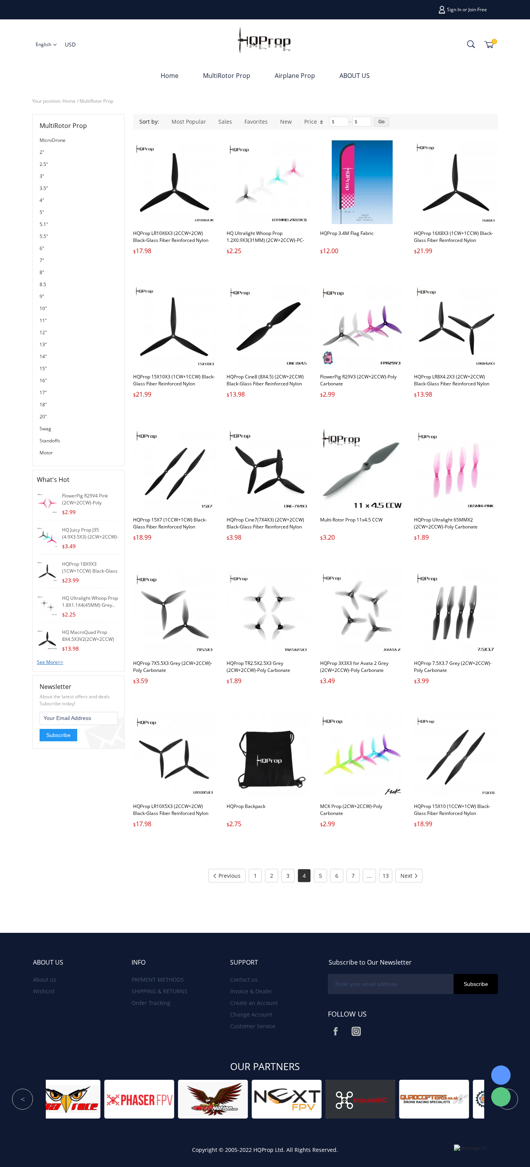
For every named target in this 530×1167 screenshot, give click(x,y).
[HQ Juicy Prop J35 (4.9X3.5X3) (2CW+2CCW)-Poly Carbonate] (47, 536)
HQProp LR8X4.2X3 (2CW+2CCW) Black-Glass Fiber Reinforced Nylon (451, 380)
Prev (22, 1099)
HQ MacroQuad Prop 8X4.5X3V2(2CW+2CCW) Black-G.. (88, 639)
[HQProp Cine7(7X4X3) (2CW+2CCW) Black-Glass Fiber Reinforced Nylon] (268, 469)
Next (406, 875)
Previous (229, 875)
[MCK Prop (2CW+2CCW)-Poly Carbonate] (362, 755)
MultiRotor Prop (226, 75)
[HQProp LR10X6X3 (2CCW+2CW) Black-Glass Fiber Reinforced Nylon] (175, 182)
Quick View (175, 206)
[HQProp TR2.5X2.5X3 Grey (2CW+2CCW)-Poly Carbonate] (268, 612)
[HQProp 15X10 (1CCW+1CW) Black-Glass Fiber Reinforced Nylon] (456, 755)
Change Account (251, 1014)
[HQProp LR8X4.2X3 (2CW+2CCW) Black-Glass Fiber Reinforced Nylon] (456, 326)
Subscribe (58, 735)
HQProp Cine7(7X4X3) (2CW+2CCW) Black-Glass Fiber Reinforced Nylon (265, 523)
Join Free (477, 9)
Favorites (256, 121)
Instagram (356, 1031)
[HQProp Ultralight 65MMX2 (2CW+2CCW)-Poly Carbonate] (456, 469)
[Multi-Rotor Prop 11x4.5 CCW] (362, 469)
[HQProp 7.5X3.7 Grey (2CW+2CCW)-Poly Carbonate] (456, 612)
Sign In (454, 9)
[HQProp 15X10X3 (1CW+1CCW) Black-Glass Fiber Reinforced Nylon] (175, 326)
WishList (44, 991)
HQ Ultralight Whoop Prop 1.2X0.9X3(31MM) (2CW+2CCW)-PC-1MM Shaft (265, 240)
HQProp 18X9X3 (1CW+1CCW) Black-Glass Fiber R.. (90, 571)
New (286, 121)
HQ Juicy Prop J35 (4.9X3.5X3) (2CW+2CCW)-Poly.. (90, 537)
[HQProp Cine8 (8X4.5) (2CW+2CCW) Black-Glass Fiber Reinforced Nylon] (268, 326)
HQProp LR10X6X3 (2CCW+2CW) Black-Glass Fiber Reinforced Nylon (170, 236)
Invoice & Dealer (251, 991)
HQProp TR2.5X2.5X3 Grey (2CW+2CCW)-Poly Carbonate (258, 666)
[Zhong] (501, 1075)
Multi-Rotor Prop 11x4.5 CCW (351, 519)
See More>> (50, 662)
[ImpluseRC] (247, 1098)
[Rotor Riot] (468, 1098)
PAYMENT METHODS (158, 979)
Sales (225, 121)
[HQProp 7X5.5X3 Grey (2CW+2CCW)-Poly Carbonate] (175, 612)
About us (44, 979)
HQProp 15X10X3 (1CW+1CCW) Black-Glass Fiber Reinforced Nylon (174, 380)
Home (169, 75)
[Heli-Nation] (100, 1098)
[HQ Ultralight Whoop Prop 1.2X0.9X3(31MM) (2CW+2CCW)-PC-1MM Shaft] (268, 182)
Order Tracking (151, 1002)
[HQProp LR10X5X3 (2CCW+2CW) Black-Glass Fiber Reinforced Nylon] (175, 755)
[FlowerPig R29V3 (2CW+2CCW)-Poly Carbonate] (362, 326)
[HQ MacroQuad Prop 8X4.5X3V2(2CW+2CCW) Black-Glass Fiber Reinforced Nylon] (47, 638)
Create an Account (254, 1002)
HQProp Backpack (246, 806)
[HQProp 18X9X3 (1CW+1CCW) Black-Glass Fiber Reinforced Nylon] (47, 570)
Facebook (335, 1031)
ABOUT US (354, 75)
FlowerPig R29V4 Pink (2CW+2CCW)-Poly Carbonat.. (85, 502)
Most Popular (188, 121)
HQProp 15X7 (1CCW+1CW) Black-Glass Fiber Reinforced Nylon (170, 523)
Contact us (244, 979)
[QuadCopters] (321, 1098)
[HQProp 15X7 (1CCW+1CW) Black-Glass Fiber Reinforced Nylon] (175, 469)
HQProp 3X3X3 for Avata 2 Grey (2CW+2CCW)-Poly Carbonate (354, 666)
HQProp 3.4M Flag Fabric (347, 233)
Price (310, 121)
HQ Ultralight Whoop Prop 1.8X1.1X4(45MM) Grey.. (90, 601)
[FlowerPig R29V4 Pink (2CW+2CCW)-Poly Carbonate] (47, 502)
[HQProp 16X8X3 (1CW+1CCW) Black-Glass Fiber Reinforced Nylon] (456, 182)
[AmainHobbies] (395, 1098)
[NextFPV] (173, 1098)
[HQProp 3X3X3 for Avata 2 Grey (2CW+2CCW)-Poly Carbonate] (362, 612)
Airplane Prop (295, 75)
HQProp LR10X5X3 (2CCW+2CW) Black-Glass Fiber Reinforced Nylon (170, 810)
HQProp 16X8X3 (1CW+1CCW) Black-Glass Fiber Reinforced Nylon (453, 236)
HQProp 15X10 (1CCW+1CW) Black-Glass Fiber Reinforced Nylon (452, 810)
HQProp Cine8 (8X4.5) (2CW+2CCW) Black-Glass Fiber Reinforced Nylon (265, 380)
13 (386, 875)
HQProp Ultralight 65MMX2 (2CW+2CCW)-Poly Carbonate (446, 523)
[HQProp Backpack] (268, 755)
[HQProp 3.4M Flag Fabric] (362, 182)
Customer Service (252, 1026)
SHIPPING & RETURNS (159, 991)
